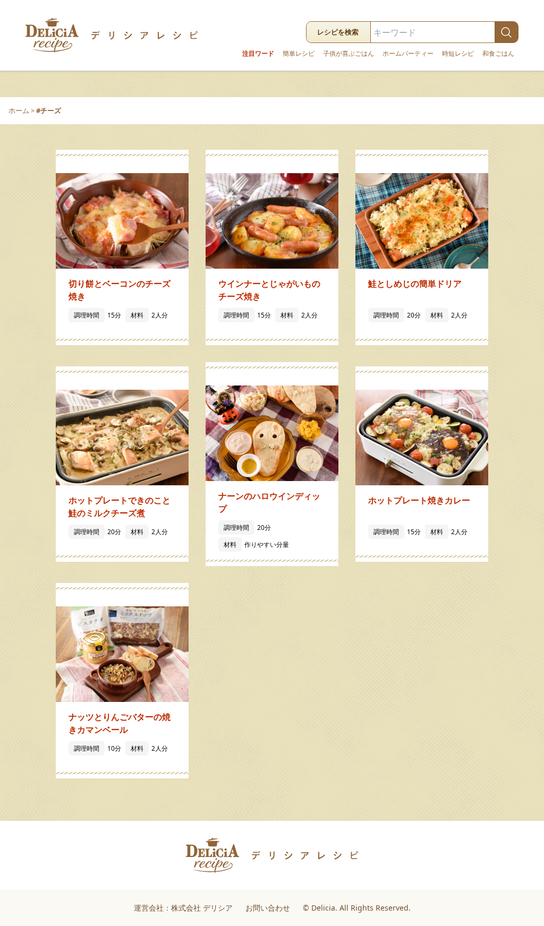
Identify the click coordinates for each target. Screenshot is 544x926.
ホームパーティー (408, 53)
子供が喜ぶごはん (348, 53)
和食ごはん (498, 53)
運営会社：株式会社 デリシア (183, 908)
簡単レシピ (298, 53)
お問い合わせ (267, 908)
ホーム (18, 110)
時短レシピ (458, 53)
